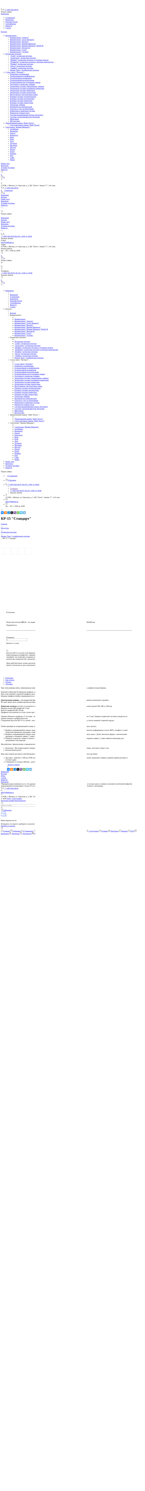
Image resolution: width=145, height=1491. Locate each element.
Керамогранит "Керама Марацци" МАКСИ (26, 46)
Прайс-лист (5, 164)
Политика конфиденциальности (13, 801)
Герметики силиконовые (19, 74)
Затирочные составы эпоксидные (23, 93)
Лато (12, 141)
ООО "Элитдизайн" (14, 799)
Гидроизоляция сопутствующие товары (25, 82)
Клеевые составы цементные (21, 101)
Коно (12, 137)
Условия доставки (8, 168)
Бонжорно (14, 131)
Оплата (8, 682)
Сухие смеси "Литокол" (14, 72)
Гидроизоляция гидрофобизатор (22, 76)
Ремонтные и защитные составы (22, 111)
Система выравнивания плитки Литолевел (26, 115)
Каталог (4, 32)
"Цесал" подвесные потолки (21, 66)
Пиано (12, 150)
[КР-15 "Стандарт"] (61, 604)
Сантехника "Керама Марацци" (17, 127)
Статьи (8, 28)
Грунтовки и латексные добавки (22, 84)
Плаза (12, 152)
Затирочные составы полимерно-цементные (27, 88)
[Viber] (15, 512)
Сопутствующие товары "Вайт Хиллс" (25, 125)
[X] (11, 512)
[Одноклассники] (5, 512)
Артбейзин (14, 129)
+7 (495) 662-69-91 (11, 10)
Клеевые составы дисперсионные (23, 97)
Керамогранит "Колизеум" (20, 48)
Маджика (13, 145)
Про (11, 156)
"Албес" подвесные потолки (21, 56)
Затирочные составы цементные (22, 90)
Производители (11, 22)
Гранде (12, 133)
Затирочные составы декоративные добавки (27, 86)
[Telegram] (24, 512)
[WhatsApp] (18, 512)
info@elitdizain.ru (7, 242)
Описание (9, 678)
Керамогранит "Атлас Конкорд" (22, 40)
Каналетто (14, 135)
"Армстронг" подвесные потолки (23, 58)
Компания (5, 14)
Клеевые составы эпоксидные (21, 103)
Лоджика (13, 143)
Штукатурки (15, 121)
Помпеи (13, 154)
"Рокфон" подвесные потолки (21, 64)
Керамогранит (11, 36)
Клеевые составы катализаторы (22, 99)
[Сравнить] (7, 647)
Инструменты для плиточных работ (24, 95)
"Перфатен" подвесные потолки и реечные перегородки (32, 62)
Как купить (9, 680)
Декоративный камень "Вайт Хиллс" (20, 123)
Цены (3, 776)
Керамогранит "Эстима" (19, 52)
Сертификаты (10, 24)
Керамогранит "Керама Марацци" (23, 44)
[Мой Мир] (8, 512)
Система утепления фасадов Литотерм (25, 117)
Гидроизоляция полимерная (20, 78)
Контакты (4, 166)
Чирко (12, 160)
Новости (8, 26)
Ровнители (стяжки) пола (20, 113)
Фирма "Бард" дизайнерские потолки (24, 70)
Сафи (12, 158)
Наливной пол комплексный (21, 107)
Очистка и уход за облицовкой (22, 109)
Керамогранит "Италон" (19, 42)
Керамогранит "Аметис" (19, 38)
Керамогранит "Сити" (18, 50)
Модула (13, 147)
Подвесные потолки (13, 54)
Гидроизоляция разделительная (22, 80)
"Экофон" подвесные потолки (21, 68)
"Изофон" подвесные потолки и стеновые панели (29, 60)
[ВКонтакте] (2, 512)
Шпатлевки (14, 119)
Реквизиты (9, 20)
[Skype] (21, 512)
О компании (10, 18)
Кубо (12, 139)
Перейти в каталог (8, 826)
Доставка (9, 684)
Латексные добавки (17, 105)
